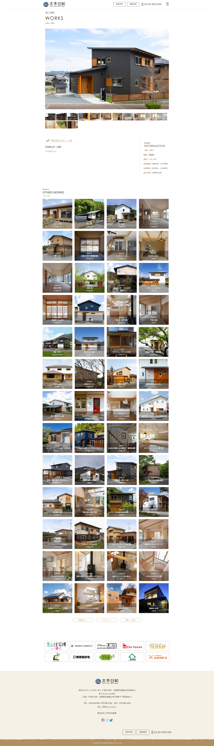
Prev (48, 68)
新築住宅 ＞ (83, 620)
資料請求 (133, 4)
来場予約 (119, 4)
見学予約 (129, 732)
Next (166, 68)
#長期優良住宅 (50, 151)
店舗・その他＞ (130, 620)
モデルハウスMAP (108, 693)
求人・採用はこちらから (107, 707)
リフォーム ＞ (107, 620)
